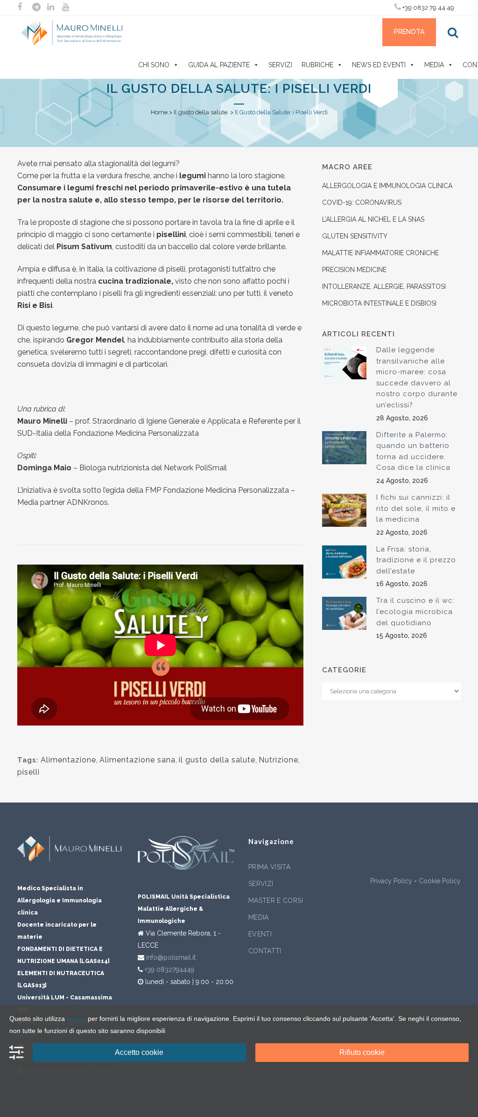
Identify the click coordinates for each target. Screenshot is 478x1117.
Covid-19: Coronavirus (361, 202)
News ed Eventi (379, 65)
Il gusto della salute (200, 112)
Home (159, 112)
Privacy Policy (391, 881)
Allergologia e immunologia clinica (387, 185)
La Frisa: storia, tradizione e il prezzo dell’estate (416, 560)
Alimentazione (68, 759)
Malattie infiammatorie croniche (380, 253)
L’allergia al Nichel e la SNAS (373, 219)
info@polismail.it (171, 957)
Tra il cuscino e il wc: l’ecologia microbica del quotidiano (415, 611)
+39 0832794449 (169, 969)
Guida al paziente (219, 65)
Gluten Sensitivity (354, 236)
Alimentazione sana (137, 759)
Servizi (280, 65)
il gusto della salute (217, 759)
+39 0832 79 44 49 (427, 7)
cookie (76, 1018)
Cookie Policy (440, 881)
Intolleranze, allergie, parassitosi (384, 286)
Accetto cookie (139, 1052)
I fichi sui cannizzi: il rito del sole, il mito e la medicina (416, 508)
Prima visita (269, 867)
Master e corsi (275, 900)
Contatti (264, 951)
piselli (28, 772)
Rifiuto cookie (362, 1052)
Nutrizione (278, 759)
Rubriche (317, 65)
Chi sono (153, 65)
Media (434, 65)
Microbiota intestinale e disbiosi (379, 303)
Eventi (260, 934)
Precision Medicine (354, 269)
